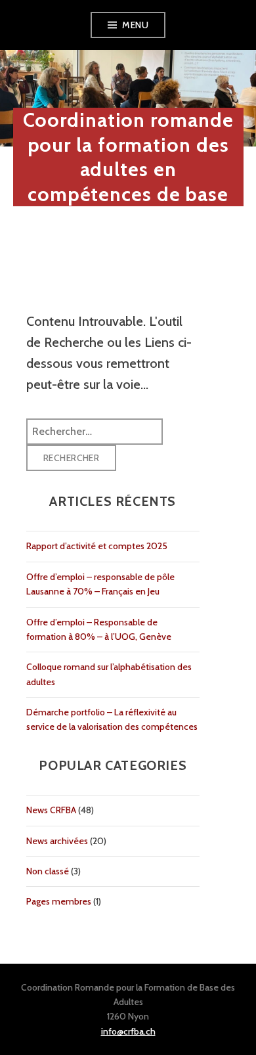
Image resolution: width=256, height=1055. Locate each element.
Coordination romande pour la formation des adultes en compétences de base (128, 157)
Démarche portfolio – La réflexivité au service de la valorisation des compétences (112, 719)
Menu (135, 25)
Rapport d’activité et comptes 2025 (96, 546)
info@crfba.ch (128, 1031)
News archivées (57, 841)
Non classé (47, 871)
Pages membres (58, 901)
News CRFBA (51, 810)
